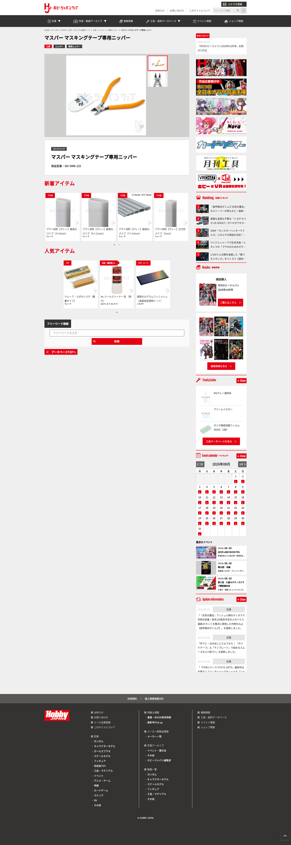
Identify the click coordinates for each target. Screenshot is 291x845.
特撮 (96, 785)
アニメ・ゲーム (102, 780)
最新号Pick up (155, 722)
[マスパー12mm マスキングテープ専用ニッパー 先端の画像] (158, 79)
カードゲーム (101, 790)
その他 (97, 805)
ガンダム (98, 741)
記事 (229, 609)
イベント (98, 775)
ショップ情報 (208, 727)
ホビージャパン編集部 (159, 760)
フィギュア (100, 761)
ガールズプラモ (102, 751)
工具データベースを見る (219, 441)
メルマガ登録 (235, 4)
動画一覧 (152, 769)
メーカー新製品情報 (158, 731)
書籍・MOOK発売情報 (159, 717)
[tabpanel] (62, 217)
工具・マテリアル (103, 770)
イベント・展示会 (156, 750)
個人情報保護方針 (154, 698)
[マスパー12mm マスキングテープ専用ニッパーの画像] (158, 63)
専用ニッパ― (74, 46)
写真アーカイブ (155, 745)
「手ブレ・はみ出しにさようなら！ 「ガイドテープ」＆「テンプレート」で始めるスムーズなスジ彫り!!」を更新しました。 (221, 647)
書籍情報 (205, 712)
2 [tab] (119, 244)
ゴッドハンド (59, 148)
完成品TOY (100, 765)
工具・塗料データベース (214, 717)
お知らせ (160, 10)
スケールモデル (102, 756)
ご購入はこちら (228, 302)
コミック (98, 795)
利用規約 (132, 698)
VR (95, 800)
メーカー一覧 (154, 736)
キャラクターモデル (104, 746)
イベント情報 (208, 722)
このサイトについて (199, 10)
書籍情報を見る (219, 366)
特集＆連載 (153, 712)
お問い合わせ (177, 10)
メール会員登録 (102, 722)
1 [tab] (114, 244)
